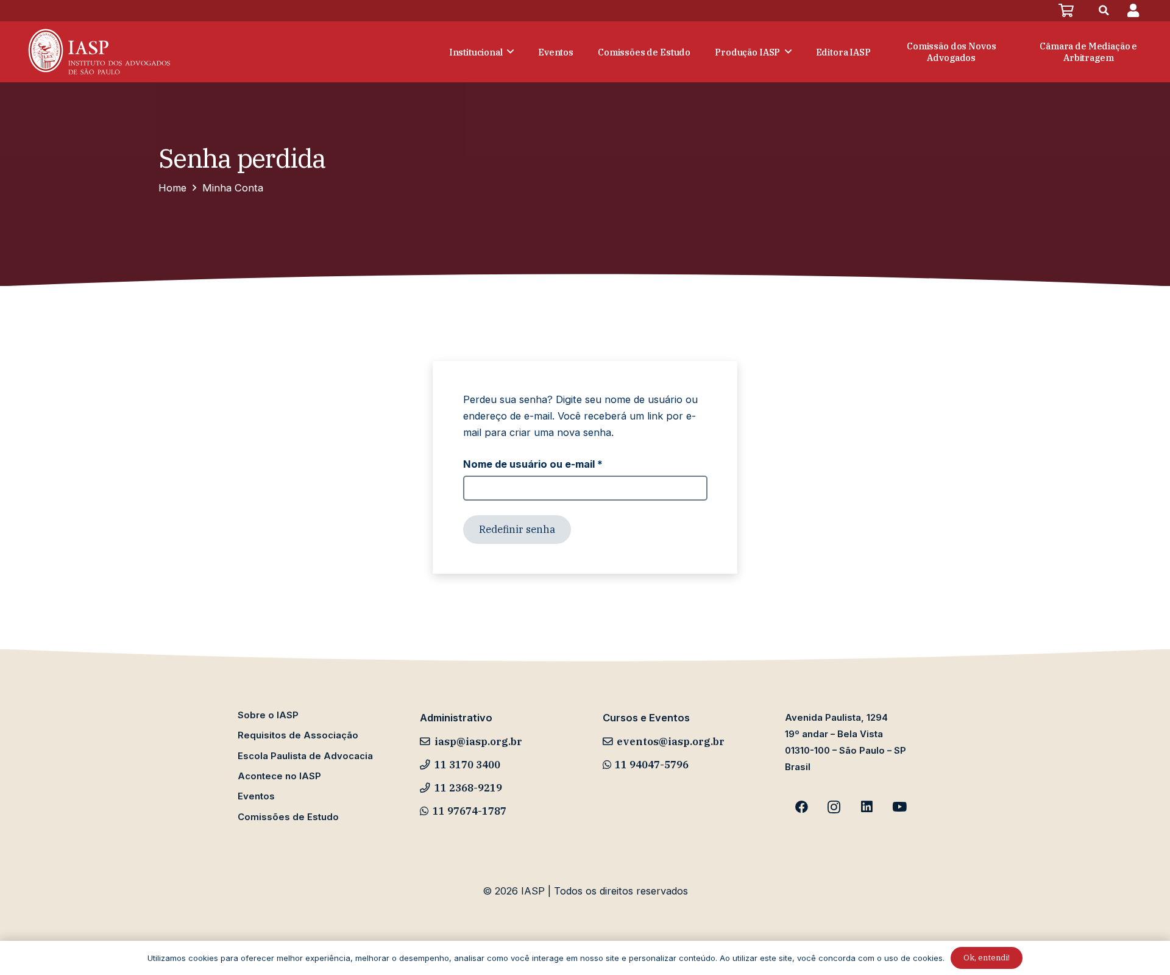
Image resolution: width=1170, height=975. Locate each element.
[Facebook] (801, 807)
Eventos (256, 796)
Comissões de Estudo (288, 817)
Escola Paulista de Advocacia (305, 756)
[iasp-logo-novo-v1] (98, 51)
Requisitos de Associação (298, 735)
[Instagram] (834, 807)
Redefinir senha (517, 529)
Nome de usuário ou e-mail (561, 463)
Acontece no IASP (279, 776)
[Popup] (1133, 11)
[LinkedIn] (867, 807)
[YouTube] (899, 807)
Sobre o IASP (268, 715)
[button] (1104, 10)
